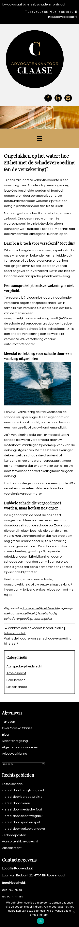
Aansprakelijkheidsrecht (40, 608)
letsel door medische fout (23, 809)
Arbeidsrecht (16, 673)
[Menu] (39, 138)
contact (62, 589)
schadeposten (15, 835)
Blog (5, 734)
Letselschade (16, 686)
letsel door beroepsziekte (23, 796)
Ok (40, 921)
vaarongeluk (42, 618)
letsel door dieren (17, 803)
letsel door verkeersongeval (25, 828)
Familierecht (15, 680)
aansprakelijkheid (23, 613)
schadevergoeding (18, 618)
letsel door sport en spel (22, 822)
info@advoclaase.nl (62, 16)
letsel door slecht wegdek (23, 816)
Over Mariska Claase (17, 728)
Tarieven (8, 721)
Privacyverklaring (14, 753)
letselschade (47, 613)
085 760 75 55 (38, 11)
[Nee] (74, 912)
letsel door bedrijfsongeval (24, 790)
